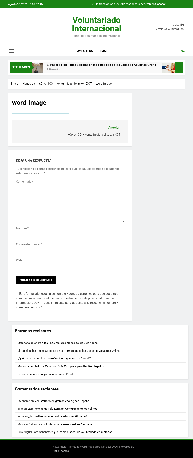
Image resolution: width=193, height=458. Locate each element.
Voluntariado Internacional (96, 24)
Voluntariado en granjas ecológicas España (61, 401)
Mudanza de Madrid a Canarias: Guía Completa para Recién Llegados (61, 366)
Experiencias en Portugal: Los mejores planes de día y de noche (58, 343)
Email (104, 51)
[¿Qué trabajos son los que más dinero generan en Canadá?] (163, 68)
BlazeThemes (60, 450)
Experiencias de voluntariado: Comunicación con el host (63, 408)
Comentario (25, 181)
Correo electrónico (29, 244)
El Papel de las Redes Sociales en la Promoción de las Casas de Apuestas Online (96, 65)
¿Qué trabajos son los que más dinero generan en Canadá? (129, 4)
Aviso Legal (85, 51)
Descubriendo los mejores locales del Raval (45, 374)
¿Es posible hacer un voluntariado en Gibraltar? (57, 416)
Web (19, 260)
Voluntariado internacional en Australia (67, 424)
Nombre (22, 228)
